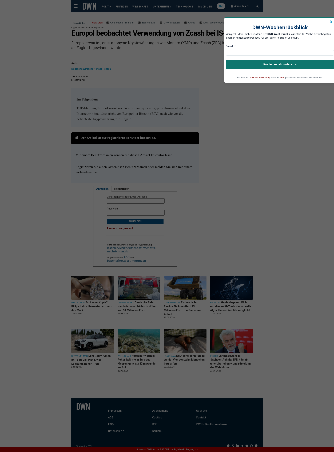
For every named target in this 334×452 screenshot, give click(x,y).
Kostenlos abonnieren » (279, 64)
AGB (282, 77)
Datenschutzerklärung (259, 77)
